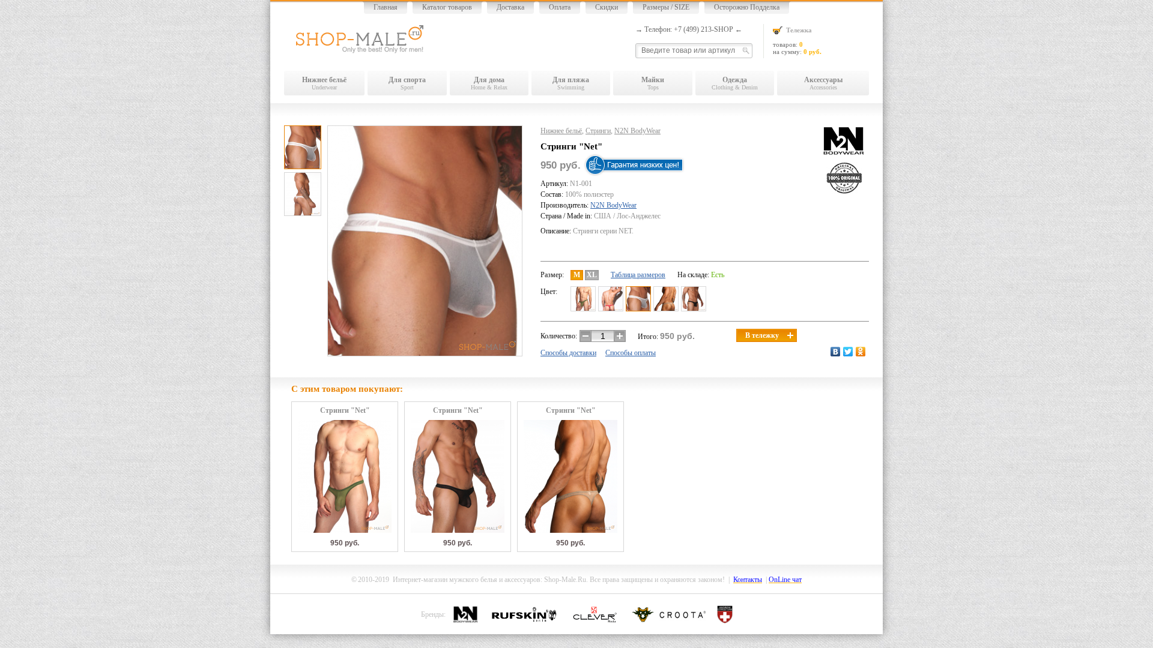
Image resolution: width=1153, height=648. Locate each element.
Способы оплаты (630, 353)
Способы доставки (568, 353)
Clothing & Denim (735, 83)
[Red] (610, 298)
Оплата (559, 7)
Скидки (606, 7)
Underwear (324, 83)
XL (592, 275)
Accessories (823, 83)
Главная (386, 7)
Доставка (510, 7)
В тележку (762, 335)
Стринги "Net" (345, 411)
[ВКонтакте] (835, 351)
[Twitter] (848, 351)
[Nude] (666, 298)
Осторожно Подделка (746, 7)
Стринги (598, 131)
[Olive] (583, 298)
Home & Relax (489, 83)
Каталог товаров (447, 7)
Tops (652, 83)
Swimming (570, 83)
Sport (407, 83)
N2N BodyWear (637, 131)
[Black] (693, 298)
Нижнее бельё (561, 131)
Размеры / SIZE (666, 7)
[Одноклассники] (861, 351)
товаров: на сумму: (797, 40)
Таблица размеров (638, 275)
